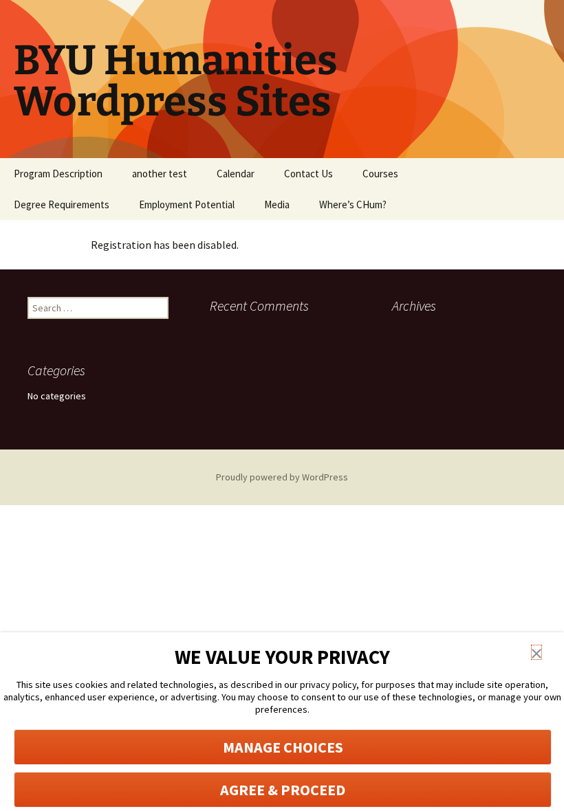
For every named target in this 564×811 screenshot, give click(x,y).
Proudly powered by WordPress (282, 477)
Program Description (58, 173)
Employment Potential (187, 204)
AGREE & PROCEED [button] (282, 789)
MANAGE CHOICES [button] (283, 747)
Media (277, 204)
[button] (536, 652)
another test (159, 173)
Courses (380, 173)
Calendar (235, 173)
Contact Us (308, 173)
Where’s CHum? (353, 204)
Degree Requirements (61, 204)
